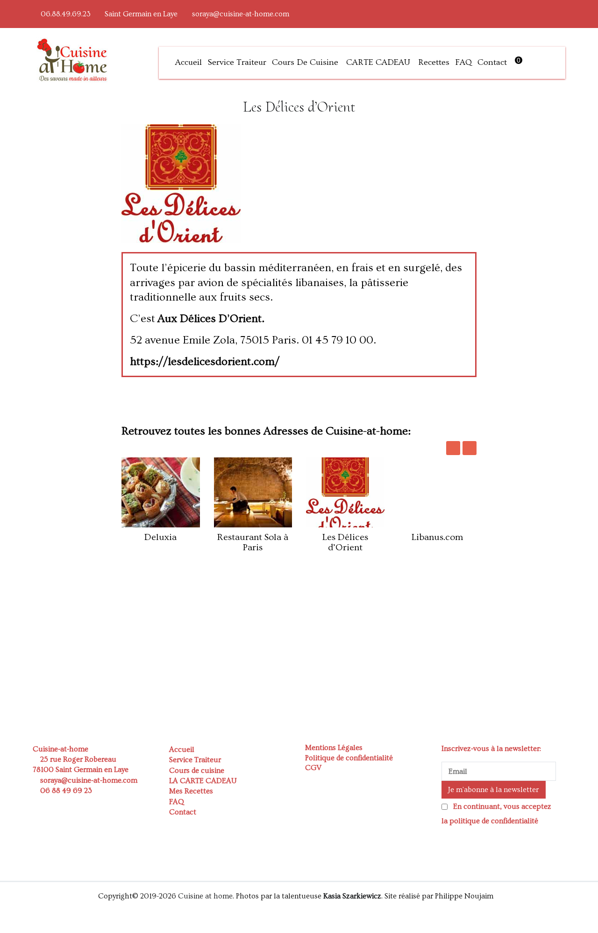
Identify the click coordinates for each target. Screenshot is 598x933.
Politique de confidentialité (349, 758)
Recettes (433, 62)
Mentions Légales (334, 748)
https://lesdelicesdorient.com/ (204, 361)
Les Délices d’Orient (345, 542)
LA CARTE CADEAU (203, 781)
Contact (492, 62)
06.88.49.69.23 (66, 14)
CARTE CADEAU (378, 62)
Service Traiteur (236, 62)
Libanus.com (437, 537)
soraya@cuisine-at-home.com (240, 14)
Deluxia (160, 537)
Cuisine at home (205, 896)
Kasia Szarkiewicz (352, 896)
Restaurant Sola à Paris (252, 542)
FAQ (463, 62)
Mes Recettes (191, 791)
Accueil (188, 62)
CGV (313, 768)
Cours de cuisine (305, 62)
